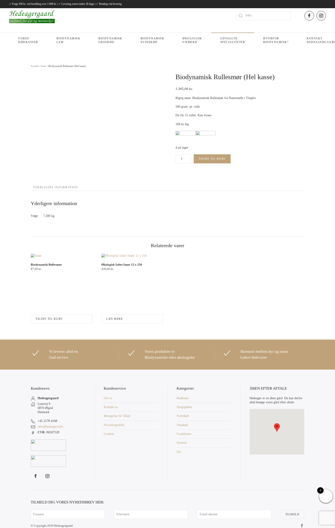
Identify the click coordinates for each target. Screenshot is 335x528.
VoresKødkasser (28, 40)
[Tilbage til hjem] (32, 15)
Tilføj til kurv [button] (49, 318)
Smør (43, 66)
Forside (35, 66)
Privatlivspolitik (114, 425)
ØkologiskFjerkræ (192, 40)
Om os (108, 398)
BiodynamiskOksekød (110, 40)
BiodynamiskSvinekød (153, 40)
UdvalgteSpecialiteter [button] (232, 40)
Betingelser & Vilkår (117, 416)
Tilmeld (292, 514)
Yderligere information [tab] (55, 187)
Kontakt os (111, 407)
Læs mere (114, 318)
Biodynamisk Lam (68, 40)
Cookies (109, 434)
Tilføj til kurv (212, 158)
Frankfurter (184, 434)
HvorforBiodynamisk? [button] (276, 40)
